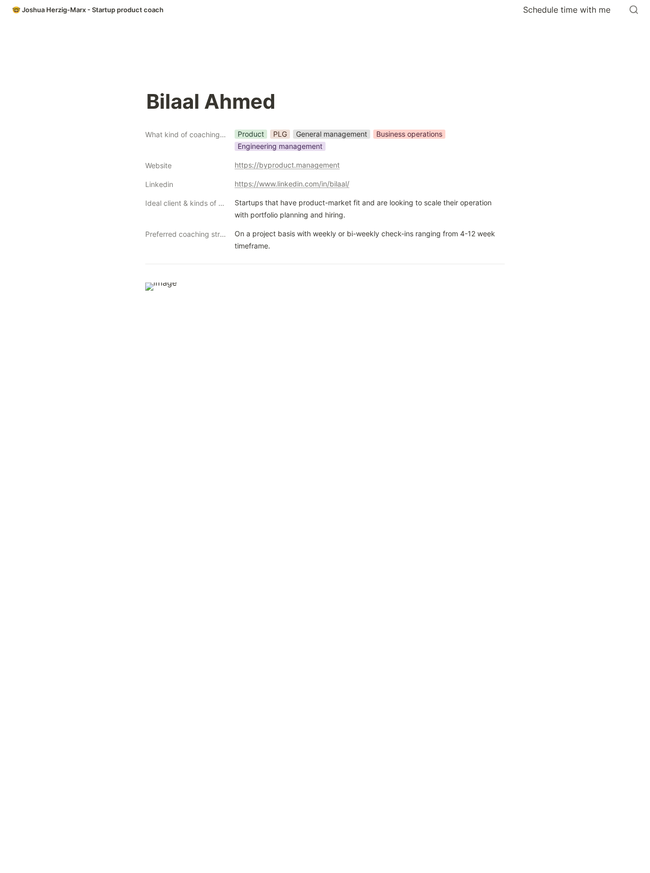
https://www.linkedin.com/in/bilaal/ (292, 183)
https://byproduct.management (287, 165)
